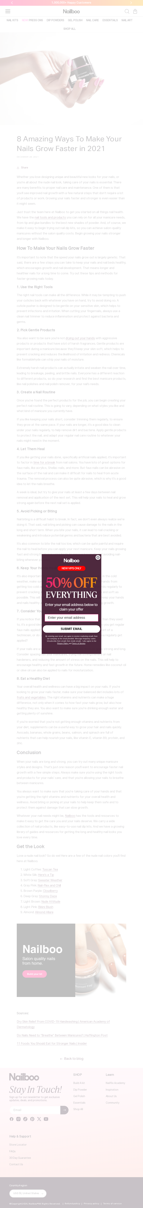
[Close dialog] (98, 557)
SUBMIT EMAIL (71, 628)
